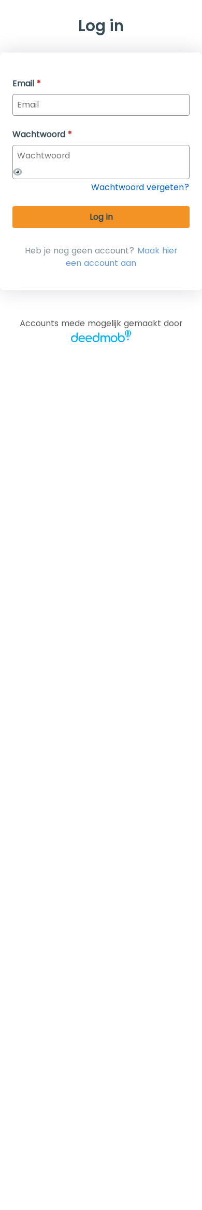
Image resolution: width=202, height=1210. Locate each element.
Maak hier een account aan (121, 257)
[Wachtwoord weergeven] (17, 172)
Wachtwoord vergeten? (140, 187)
